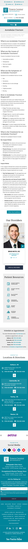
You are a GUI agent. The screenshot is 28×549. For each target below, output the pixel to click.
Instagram (14, 450)
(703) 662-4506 (20, 371)
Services (16, 35)
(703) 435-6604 (19, 17)
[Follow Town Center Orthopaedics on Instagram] (17, 528)
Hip (20, 35)
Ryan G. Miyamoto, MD (20, 514)
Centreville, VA (20, 2)
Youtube (23, 450)
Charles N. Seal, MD (8, 518)
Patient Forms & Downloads (15, 284)
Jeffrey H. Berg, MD (10, 512)
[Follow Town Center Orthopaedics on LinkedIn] (10, 528)
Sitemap (19, 504)
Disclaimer (8, 504)
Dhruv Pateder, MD (8, 516)
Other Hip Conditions (14, 212)
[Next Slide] (23, 236)
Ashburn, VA (9, 2)
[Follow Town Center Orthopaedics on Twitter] (13, 528)
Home (2, 504)
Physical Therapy (13, 312)
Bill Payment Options (14, 295)
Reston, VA (19, 4)
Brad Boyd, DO (14, 251)
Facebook (4, 450)
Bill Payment (9, 17)
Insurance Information (14, 301)
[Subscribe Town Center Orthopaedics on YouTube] (20, 528)
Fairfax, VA (10, 4)
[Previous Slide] (5, 236)
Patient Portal (21, 14)
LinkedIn (19, 450)
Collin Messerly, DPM (14, 520)
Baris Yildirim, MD (20, 518)
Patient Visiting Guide (15, 289)
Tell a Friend (10, 506)
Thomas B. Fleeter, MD (8, 514)
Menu (12, 25)
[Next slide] (27, 435)
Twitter (9, 450)
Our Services (19, 333)
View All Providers (14, 267)
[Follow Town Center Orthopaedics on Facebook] (7, 528)
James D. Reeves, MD (19, 516)
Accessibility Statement (14, 508)
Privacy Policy (3, 494)
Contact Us (14, 355)
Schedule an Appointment (15, 20)
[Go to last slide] (1, 435)
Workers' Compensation (15, 318)
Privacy (14, 504)
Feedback (24, 504)
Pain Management (14, 523)
